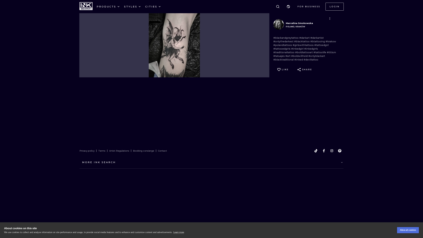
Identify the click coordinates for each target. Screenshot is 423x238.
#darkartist (317, 37)
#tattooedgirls (282, 48)
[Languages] (288, 7)
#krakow (331, 41)
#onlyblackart (316, 56)
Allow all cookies (408, 230)
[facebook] (324, 151)
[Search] (278, 7)
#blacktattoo (302, 41)
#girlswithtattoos (303, 45)
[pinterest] (340, 151)
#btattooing (318, 41)
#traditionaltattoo (284, 52)
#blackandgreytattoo (286, 37)
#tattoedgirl (321, 45)
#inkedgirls (311, 48)
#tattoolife (320, 52)
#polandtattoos (283, 45)
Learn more (178, 232)
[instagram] (332, 151)
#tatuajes (279, 56)
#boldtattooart (304, 52)
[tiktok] (316, 151)
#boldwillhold (299, 56)
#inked (299, 59)
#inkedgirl (297, 48)
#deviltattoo (311, 59)
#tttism (331, 52)
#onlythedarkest (283, 41)
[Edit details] (330, 18)
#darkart (304, 37)
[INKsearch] (86, 7)
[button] (288, 7)
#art (288, 56)
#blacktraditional (283, 59)
